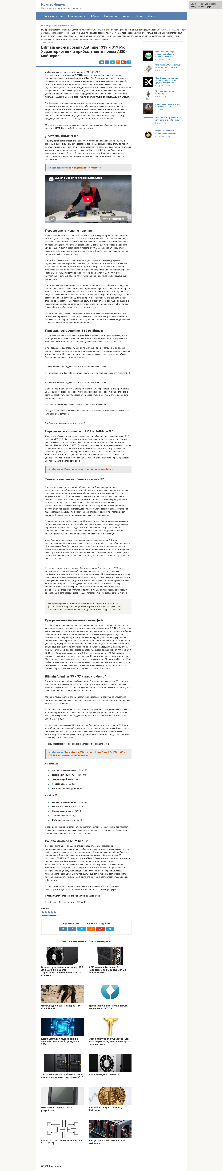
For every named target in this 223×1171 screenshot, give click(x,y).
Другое (151, 16)
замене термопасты (92, 30)
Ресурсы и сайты (76, 16)
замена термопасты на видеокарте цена (57, 26)
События (94, 16)
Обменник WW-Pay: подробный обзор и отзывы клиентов (164, 54)
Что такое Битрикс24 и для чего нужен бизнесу (167, 118)
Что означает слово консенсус (165, 92)
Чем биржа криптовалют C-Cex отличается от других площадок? (167, 80)
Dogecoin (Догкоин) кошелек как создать (165, 132)
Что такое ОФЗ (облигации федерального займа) (168, 66)
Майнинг (126, 16)
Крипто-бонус (53, 4)
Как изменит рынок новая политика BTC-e (168, 105)
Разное (139, 16)
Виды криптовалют (53, 16)
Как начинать (110, 16)
